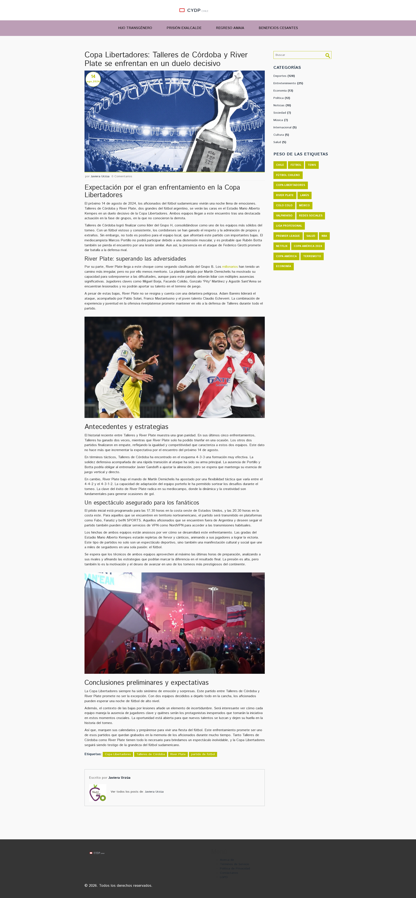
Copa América (286, 256)
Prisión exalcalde (184, 28)
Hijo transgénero (135, 28)
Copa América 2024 (308, 246)
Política (281, 98)
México (304, 205)
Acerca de (227, 860)
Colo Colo (284, 205)
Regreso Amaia (230, 28)
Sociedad (282, 113)
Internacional (285, 127)
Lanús (304, 195)
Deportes (284, 76)
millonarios (230, 266)
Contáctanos (229, 873)
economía (283, 266)
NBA (324, 236)
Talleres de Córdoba (150, 754)
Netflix (281, 246)
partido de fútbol (203, 754)
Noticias (282, 105)
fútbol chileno (288, 175)
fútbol (296, 165)
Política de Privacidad (235, 868)
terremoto (312, 256)
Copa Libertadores (118, 754)
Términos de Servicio (234, 864)
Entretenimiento (288, 83)
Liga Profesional (289, 226)
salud (310, 236)
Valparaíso (284, 216)
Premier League (288, 236)
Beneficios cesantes (278, 28)
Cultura (281, 135)
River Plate (178, 754)
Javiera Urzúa (100, 176)
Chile (280, 165)
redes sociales (310, 216)
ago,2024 (93, 81)
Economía (283, 91)
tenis (312, 165)
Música (280, 120)
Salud (279, 142)
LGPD (224, 877)
